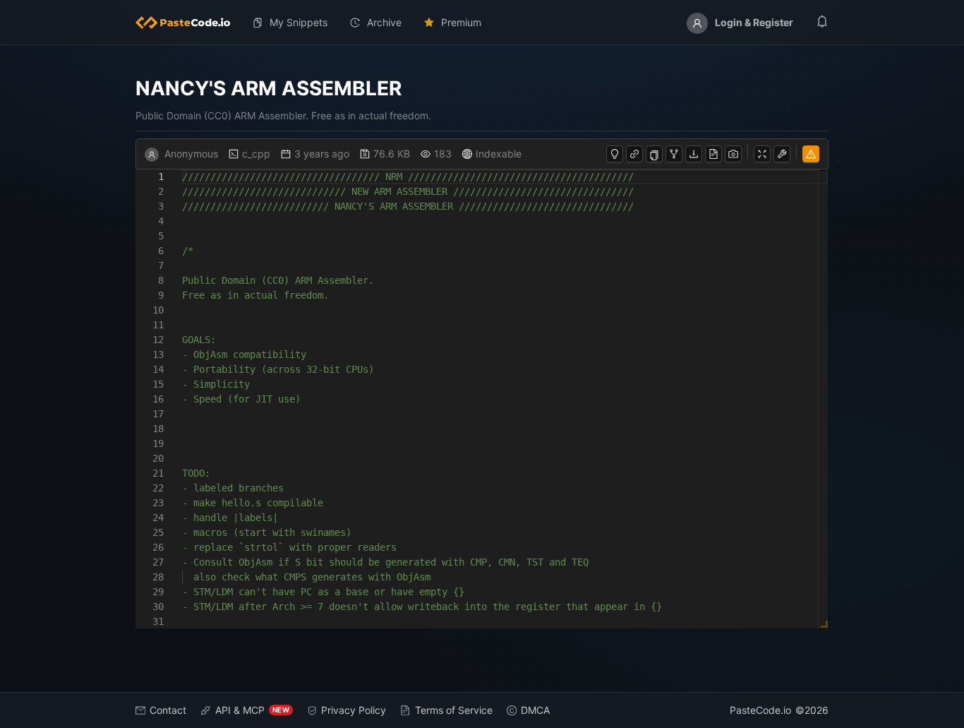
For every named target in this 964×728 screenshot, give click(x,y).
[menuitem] (188, 22)
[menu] (482, 22)
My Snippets (298, 22)
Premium (461, 22)
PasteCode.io (760, 710)
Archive (384, 22)
